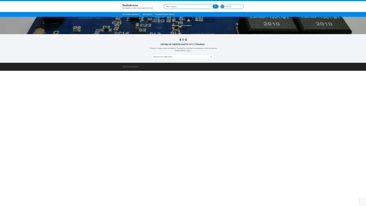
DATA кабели (147, 14)
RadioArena (130, 5)
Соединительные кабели (164, 14)
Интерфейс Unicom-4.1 (130, 14)
